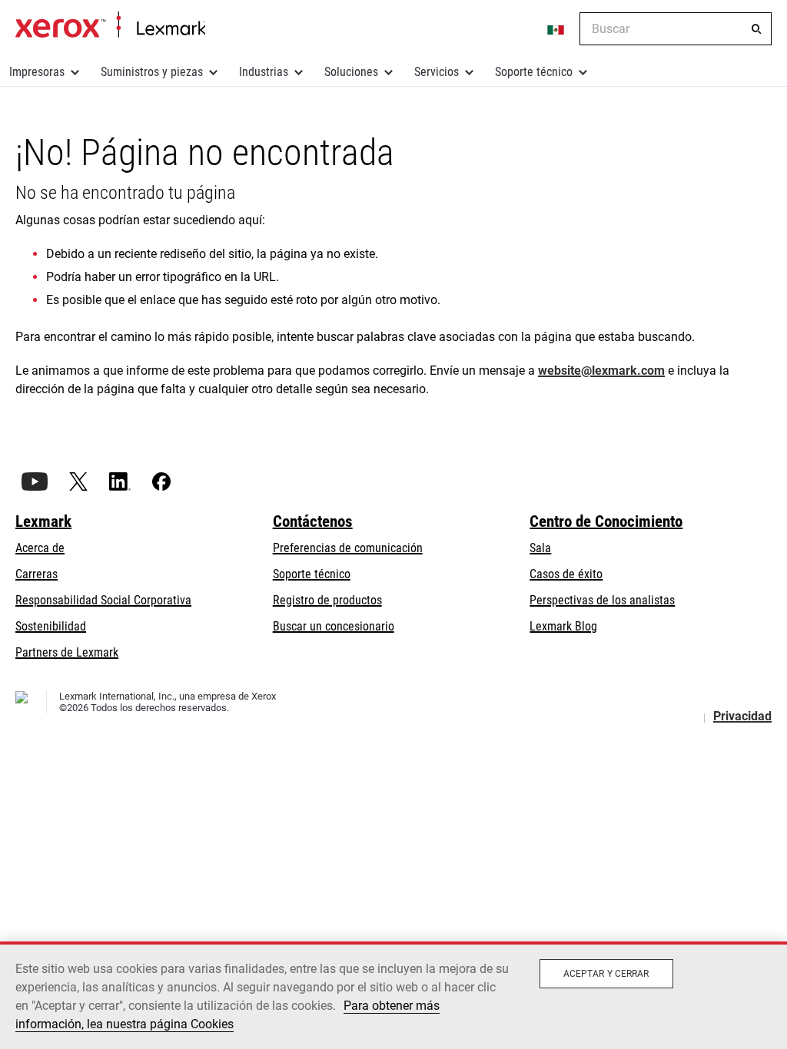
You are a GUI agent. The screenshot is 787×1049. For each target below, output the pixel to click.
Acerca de (40, 548)
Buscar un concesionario (333, 626)
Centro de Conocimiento (606, 521)
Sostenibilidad (50, 626)
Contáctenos (313, 521)
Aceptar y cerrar (606, 973)
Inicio (110, 25)
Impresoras (37, 72)
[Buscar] (756, 29)
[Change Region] (556, 29)
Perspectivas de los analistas (602, 600)
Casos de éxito (566, 574)
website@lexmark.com (601, 370)
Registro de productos (327, 600)
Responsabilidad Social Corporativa (103, 600)
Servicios (436, 72)
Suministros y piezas (152, 72)
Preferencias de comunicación (348, 548)
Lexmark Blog (563, 626)
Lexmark (43, 521)
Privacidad (742, 716)
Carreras (36, 574)
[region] (393, 995)
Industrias (263, 72)
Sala (540, 548)
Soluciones (351, 72)
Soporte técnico (534, 72)
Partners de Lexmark (66, 652)
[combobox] (675, 28)
